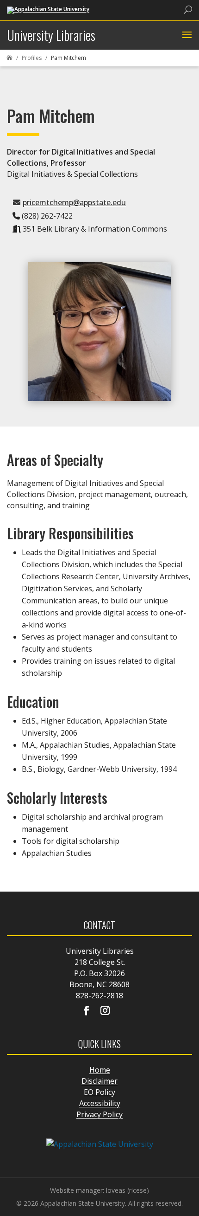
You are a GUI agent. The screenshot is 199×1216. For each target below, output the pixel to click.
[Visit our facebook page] (86, 1011)
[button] (186, 35)
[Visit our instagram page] (105, 1011)
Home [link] (99, 1070)
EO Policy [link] (99, 1092)
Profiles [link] (32, 58)
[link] (48, 9)
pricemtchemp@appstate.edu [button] (74, 202)
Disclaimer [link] (99, 1081)
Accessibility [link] (99, 1103)
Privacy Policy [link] (99, 1114)
